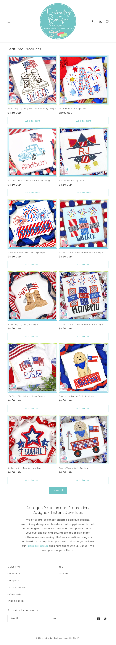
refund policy (15, 594)
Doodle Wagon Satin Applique (74, 468)
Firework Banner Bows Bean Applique (26, 252)
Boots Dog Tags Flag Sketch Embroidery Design (32, 108)
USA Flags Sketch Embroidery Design (26, 396)
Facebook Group (37, 546)
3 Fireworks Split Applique (72, 180)
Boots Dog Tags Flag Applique (23, 324)
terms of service (17, 587)
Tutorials (63, 573)
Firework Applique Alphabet (73, 108)
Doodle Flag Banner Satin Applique (76, 396)
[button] (9, 21)
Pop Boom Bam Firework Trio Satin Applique (81, 324)
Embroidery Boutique (53, 638)
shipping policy (16, 600)
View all (58, 490)
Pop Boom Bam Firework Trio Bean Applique (81, 252)
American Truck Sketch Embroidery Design (29, 180)
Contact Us (14, 573)
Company (13, 580)
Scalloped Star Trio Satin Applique (25, 468)
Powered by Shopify (71, 638)
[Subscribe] (54, 618)
